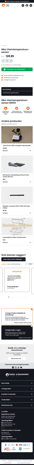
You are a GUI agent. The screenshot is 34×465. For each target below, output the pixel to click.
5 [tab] (21, 297)
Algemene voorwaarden (14, 460)
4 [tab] (18, 297)
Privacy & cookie (27, 460)
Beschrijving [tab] (7, 89)
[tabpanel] (17, 280)
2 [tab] (12, 297)
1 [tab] (9, 297)
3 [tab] (15, 297)
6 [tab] (25, 297)
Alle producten (16, 358)
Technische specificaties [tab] (11, 93)
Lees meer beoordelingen (12, 259)
